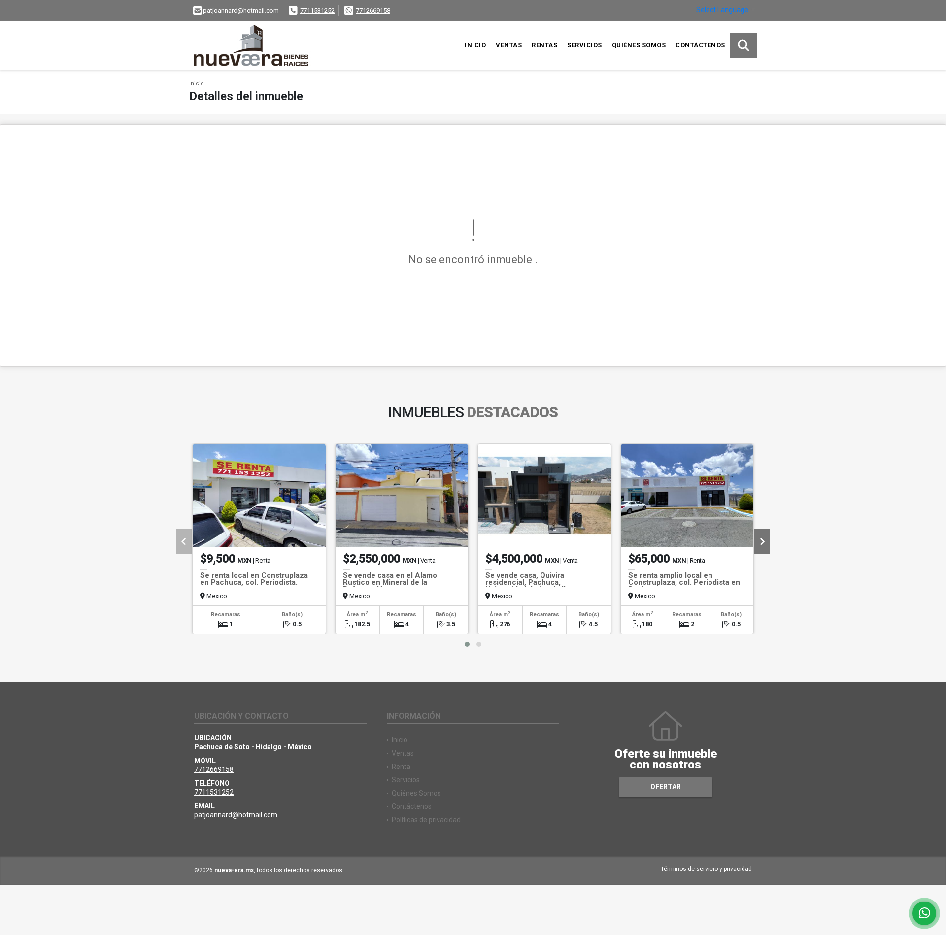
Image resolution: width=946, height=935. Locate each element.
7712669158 (373, 10)
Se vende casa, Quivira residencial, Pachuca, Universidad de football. (526, 582)
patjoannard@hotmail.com (235, 815)
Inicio (475, 45)
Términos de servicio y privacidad (706, 869)
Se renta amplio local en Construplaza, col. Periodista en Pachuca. (684, 582)
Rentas (544, 45)
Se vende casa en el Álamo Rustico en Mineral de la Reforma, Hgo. (390, 582)
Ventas (509, 45)
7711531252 (317, 10)
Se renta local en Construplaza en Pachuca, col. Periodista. (254, 579)
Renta (401, 766)
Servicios (584, 45)
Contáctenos (700, 45)
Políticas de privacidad (426, 820)
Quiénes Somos (639, 45)
